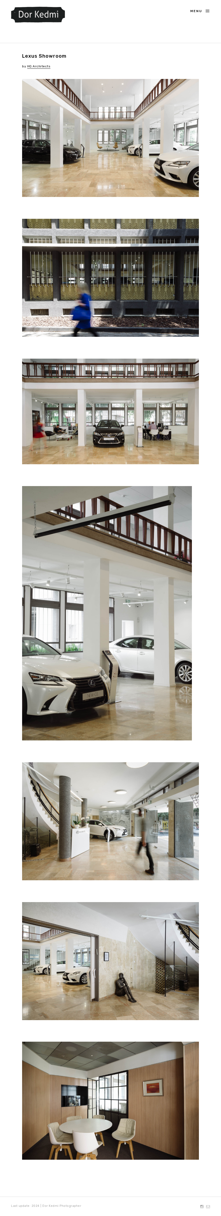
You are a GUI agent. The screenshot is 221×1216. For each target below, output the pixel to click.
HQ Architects (39, 66)
